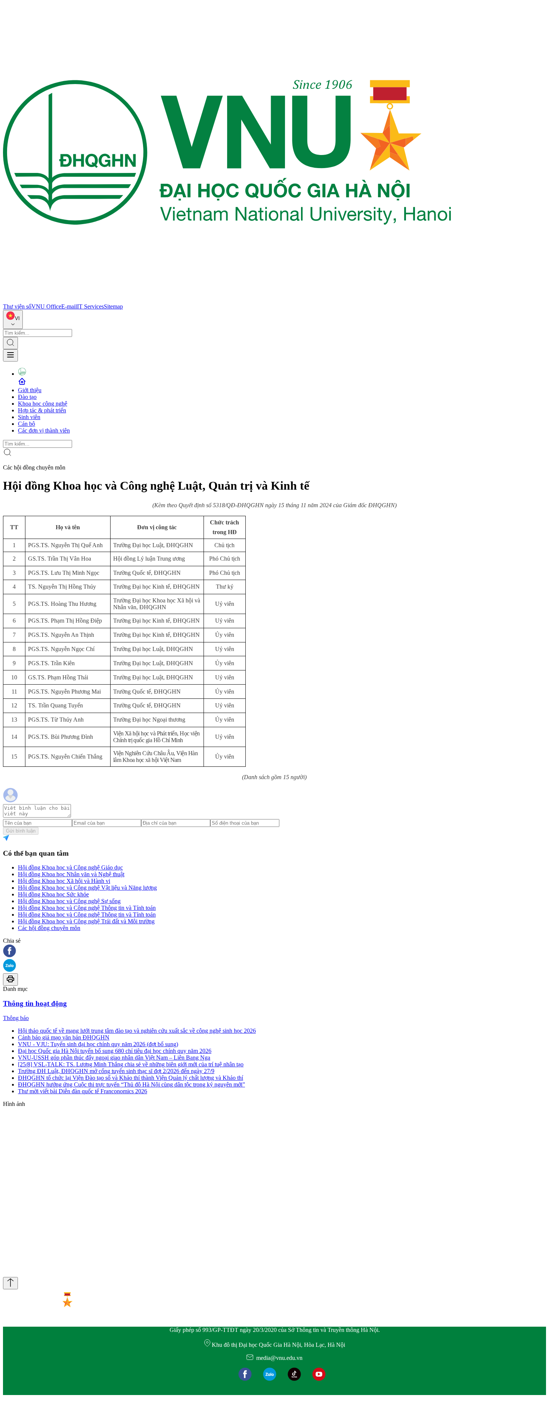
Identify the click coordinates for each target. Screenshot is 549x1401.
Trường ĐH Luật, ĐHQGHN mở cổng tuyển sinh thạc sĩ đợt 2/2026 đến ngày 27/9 (116, 1071)
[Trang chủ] (227, 300)
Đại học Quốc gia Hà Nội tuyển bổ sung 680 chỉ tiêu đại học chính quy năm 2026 (114, 1051)
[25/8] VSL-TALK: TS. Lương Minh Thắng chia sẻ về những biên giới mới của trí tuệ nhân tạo (131, 1064)
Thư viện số (17, 306)
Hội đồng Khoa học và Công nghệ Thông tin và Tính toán (87, 908)
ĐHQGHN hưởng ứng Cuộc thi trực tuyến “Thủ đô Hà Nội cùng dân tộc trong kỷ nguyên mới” (131, 1084)
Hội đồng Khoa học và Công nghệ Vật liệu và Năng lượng (87, 887)
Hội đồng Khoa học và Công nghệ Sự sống (69, 901)
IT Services (90, 306)
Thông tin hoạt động (35, 1003)
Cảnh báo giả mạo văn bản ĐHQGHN (63, 1037)
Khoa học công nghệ (42, 403)
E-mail (69, 306)
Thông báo (16, 1018)
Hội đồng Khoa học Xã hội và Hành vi (64, 881)
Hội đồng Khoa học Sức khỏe (53, 894)
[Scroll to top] (10, 1283)
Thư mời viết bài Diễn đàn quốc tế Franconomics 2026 (82, 1091)
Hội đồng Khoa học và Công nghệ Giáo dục (70, 867)
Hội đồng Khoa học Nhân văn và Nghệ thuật (71, 874)
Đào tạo (27, 397)
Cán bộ (26, 424)
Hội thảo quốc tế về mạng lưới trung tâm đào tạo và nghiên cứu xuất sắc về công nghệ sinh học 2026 (137, 1030)
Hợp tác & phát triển (42, 410)
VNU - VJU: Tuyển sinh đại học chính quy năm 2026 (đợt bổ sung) (98, 1044)
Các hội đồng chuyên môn (49, 928)
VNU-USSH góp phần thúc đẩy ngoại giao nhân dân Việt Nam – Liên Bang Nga (114, 1057)
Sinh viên (29, 417)
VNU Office (46, 306)
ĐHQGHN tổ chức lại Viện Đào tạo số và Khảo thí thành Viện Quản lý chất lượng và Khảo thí (130, 1078)
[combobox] (13, 319)
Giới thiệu (29, 390)
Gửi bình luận (20, 831)
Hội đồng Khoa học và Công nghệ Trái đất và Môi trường (86, 921)
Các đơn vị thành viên (44, 430)
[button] (274, 951)
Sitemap (113, 306)
